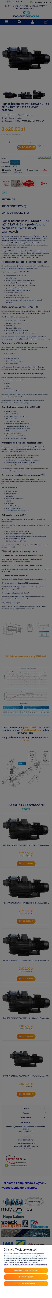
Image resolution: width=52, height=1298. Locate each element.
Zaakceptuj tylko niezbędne (26, 1270)
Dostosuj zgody (26, 1277)
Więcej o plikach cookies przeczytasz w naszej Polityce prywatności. (25, 1265)
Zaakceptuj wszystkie (26, 1283)
